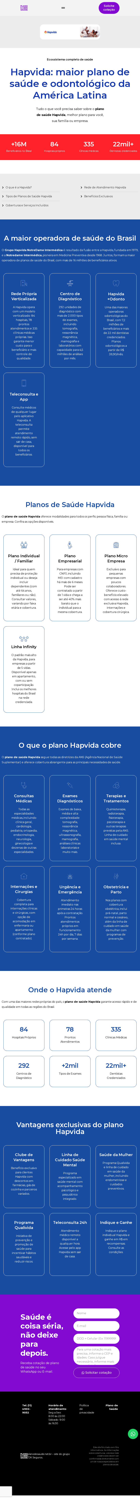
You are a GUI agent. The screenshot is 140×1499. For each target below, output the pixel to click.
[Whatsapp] (133, 1434)
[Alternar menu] (63, 8)
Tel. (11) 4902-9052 (27, 1409)
